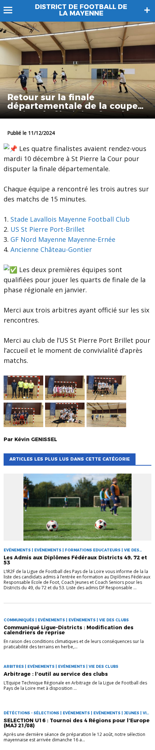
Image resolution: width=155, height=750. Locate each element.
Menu (11, 10)
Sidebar (147, 10)
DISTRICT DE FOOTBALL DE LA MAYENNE (81, 10)
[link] (70, 219)
